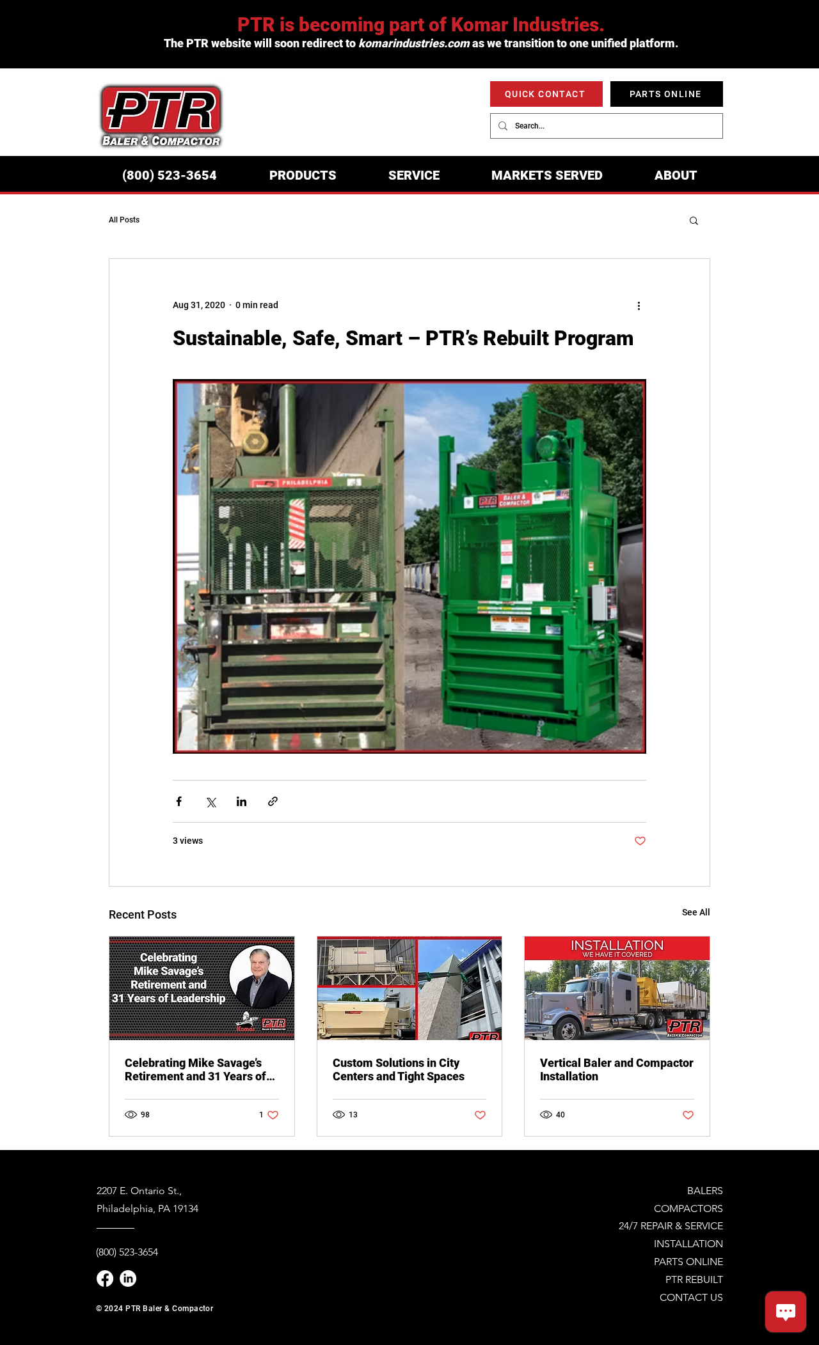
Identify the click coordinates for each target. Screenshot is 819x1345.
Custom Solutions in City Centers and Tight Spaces (399, 1069)
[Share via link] (273, 801)
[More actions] (638, 305)
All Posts (124, 219)
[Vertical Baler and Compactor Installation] (617, 988)
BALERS (705, 1191)
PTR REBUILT (694, 1279)
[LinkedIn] (128, 1278)
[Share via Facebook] (179, 801)
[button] (302, 175)
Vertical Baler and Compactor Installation (617, 1069)
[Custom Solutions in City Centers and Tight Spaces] (409, 988)
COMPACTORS (688, 1208)
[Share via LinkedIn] (241, 801)
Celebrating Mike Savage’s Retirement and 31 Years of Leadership (195, 1069)
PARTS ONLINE (688, 1262)
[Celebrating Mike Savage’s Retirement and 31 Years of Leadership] (201, 988)
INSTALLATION (688, 1244)
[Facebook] (105, 1278)
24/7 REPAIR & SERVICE (671, 1226)
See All (696, 912)
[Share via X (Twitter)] (210, 801)
